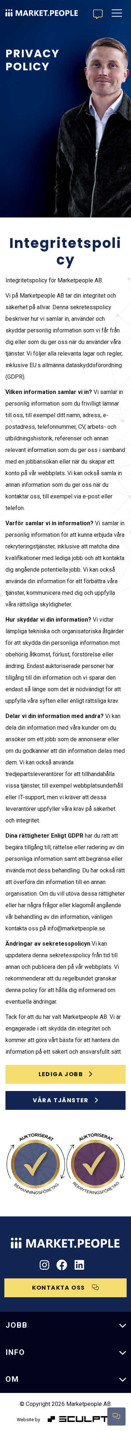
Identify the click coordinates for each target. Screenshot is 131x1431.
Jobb (16, 1325)
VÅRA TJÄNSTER (61, 1100)
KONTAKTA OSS (59, 1287)
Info (15, 1352)
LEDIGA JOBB (61, 1074)
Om (12, 1379)
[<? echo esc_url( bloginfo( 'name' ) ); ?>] (65, 1240)
